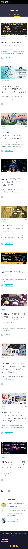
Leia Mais (8, 57)
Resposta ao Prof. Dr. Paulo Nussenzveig (16, 519)
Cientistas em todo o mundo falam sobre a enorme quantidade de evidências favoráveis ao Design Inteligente (16, 512)
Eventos (3, 38)
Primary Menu (25, 2)
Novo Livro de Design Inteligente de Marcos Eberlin (15, 504)
